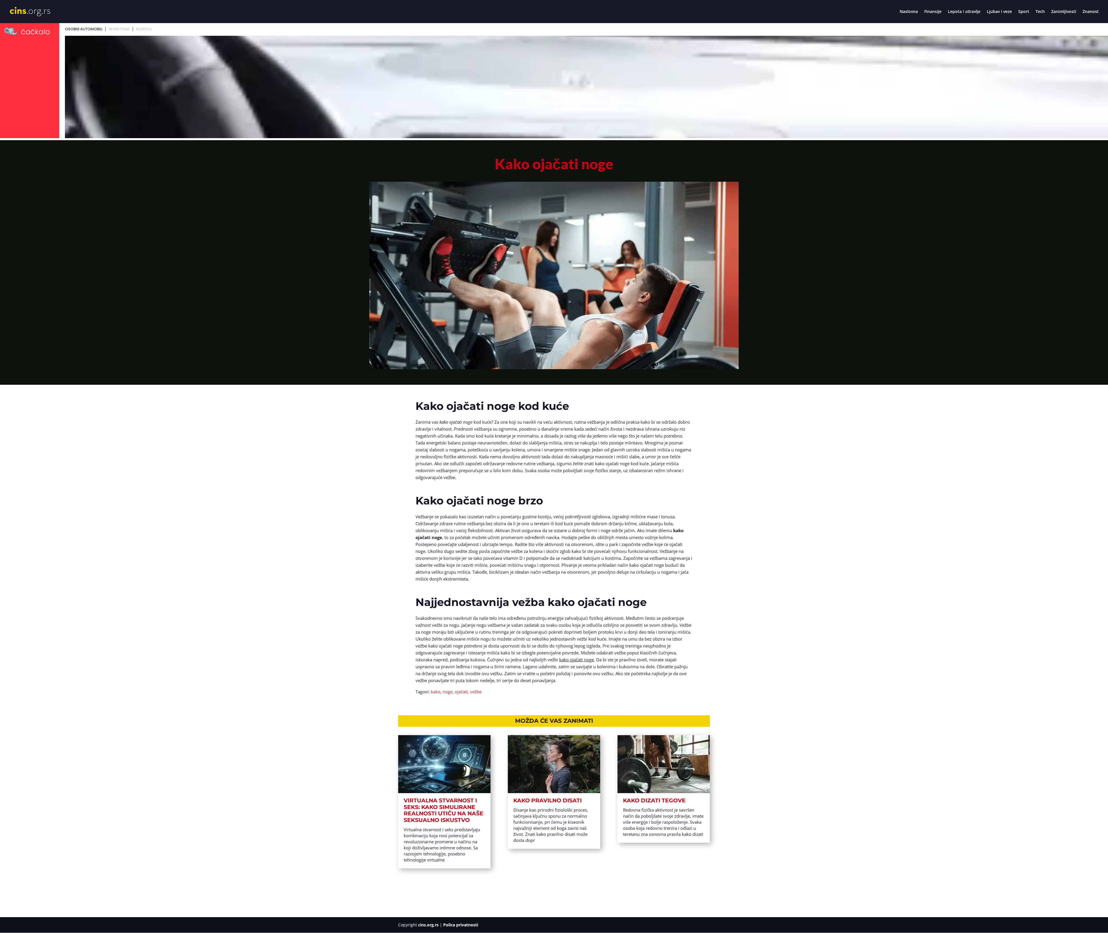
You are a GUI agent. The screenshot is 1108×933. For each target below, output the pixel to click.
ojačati (461, 691)
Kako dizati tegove (654, 800)
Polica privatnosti (460, 925)
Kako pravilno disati (547, 800)
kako (435, 691)
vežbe (476, 691)
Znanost (1091, 12)
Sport (1023, 12)
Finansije (933, 12)
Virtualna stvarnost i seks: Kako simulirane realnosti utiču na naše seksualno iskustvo (443, 810)
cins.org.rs (428, 925)
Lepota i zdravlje (964, 12)
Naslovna (909, 12)
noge (447, 691)
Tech (1040, 12)
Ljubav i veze (999, 12)
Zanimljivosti (1063, 12)
